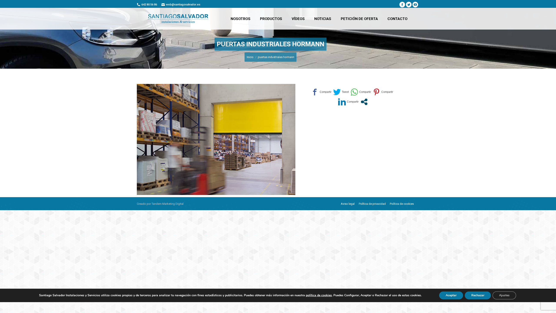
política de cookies (319, 295)
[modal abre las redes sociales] (364, 102)
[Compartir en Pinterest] (383, 92)
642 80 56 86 (149, 4)
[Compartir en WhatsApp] (361, 92)
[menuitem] (240, 19)
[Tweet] (341, 92)
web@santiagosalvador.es (183, 4)
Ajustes (504, 295)
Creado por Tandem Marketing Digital (160, 203)
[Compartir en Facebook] (321, 92)
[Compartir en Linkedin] (348, 102)
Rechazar (477, 295)
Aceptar (451, 295)
